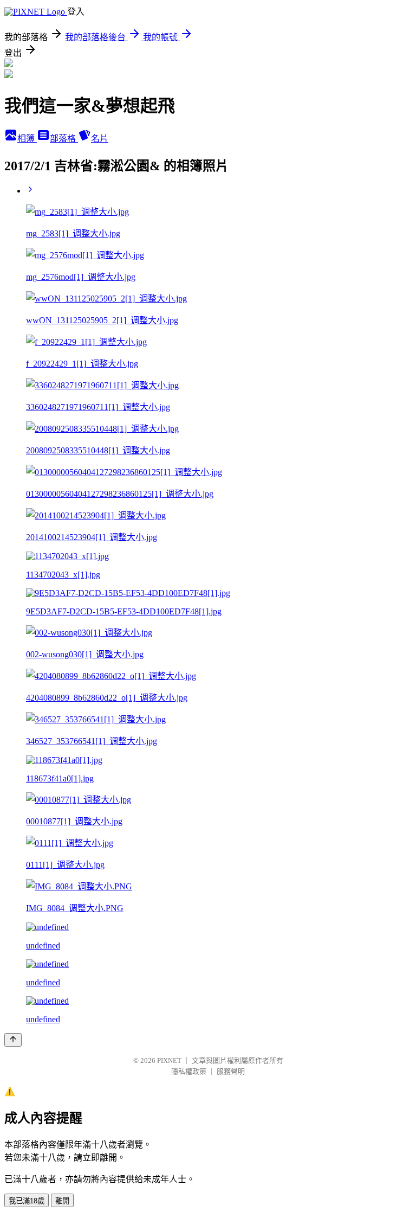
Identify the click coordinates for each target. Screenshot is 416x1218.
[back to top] (13, 1040)
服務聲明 (231, 1071)
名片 (99, 138)
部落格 (64, 138)
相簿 (27, 138)
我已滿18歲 (26, 1201)
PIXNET (169, 1060)
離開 (62, 1201)
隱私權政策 (188, 1071)
